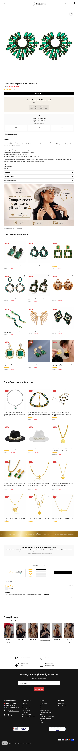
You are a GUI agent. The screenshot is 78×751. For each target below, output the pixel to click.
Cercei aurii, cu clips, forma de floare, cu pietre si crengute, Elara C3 (63, 364)
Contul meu (61, 703)
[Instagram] (9, 715)
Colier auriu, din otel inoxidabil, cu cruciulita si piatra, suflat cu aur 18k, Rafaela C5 (38, 484)
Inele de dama (45, 640)
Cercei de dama (21, 640)
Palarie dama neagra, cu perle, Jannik (13, 449)
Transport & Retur (9, 176)
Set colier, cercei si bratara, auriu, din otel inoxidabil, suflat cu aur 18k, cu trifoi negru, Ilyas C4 (62, 414)
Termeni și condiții (26, 708)
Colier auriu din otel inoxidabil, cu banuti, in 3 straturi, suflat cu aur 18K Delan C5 (39, 519)
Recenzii (42, 720)
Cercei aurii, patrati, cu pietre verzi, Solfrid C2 (63, 265)
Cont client (61, 700)
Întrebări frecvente (44, 710)
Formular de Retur (26, 714)
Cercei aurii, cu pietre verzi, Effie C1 (60, 331)
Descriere (6, 139)
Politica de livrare (26, 710)
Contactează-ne (43, 703)
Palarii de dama (57, 640)
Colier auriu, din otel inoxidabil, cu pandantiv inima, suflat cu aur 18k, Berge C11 (62, 484)
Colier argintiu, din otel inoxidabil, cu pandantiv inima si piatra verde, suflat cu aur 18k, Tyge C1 (14, 414)
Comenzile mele (62, 705)
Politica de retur (25, 712)
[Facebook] (5, 715)
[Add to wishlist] (24, 242)
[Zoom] (71, 13)
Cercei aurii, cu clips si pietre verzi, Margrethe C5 (39, 364)
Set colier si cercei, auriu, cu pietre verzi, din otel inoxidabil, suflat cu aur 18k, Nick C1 (14, 484)
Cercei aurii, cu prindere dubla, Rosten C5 (38, 331)
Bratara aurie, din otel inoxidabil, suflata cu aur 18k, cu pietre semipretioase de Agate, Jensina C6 (39, 414)
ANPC (41, 722)
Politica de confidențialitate (28, 716)
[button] (8, 89)
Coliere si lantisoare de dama (8, 641)
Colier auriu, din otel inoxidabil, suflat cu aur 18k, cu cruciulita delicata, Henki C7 (62, 519)
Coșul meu (60, 708)
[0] (73, 4)
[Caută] (68, 4)
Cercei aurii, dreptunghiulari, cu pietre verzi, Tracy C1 (38, 298)
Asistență (42, 700)
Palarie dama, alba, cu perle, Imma (36, 449)
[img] (9, 586)
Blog (41, 705)
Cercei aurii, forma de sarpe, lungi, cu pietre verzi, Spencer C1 (14, 331)
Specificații (7, 172)
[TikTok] (12, 715)
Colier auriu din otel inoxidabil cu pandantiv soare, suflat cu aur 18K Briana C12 (14, 519)
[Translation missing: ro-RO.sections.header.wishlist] (71, 4)
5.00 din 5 (19, 572)
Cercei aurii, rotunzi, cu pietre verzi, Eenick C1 (39, 265)
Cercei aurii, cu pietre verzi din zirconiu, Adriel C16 (15, 364)
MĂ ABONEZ (39, 689)
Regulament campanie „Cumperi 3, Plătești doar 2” (13, 228)
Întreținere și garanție (10, 180)
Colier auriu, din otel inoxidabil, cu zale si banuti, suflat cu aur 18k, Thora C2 (62, 449)
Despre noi (24, 703)
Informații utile (26, 700)
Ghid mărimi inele (44, 708)
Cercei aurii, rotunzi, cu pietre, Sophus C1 (62, 298)
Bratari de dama (33, 640)
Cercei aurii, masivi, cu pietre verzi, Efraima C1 (14, 265)
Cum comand (25, 705)
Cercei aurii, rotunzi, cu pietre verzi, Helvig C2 (15, 298)
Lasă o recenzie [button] (63, 572)
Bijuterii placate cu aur (69, 641)
